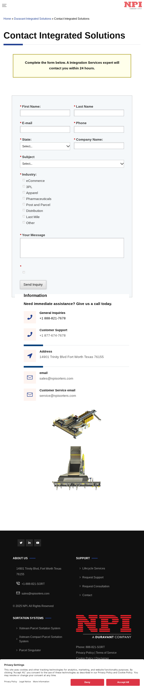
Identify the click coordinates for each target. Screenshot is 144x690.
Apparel (32, 193)
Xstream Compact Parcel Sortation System (40, 639)
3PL (29, 187)
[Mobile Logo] (133, 5)
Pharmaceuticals (38, 199)
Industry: (28, 174)
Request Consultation (95, 586)
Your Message (32, 235)
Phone (80, 123)
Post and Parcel (38, 205)
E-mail (26, 123)
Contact (87, 595)
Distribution (34, 211)
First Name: (30, 106)
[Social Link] (21, 542)
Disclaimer (102, 658)
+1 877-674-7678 (53, 335)
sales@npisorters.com (56, 378)
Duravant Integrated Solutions (32, 18)
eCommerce (35, 181)
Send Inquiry (33, 284)
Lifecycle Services (93, 568)
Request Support (92, 577)
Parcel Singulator (30, 650)
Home (7, 18)
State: (25, 139)
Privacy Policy (85, 652)
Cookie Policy (84, 658)
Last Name (83, 106)
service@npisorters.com (58, 395)
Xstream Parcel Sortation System (39, 628)
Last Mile (33, 217)
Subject (27, 157)
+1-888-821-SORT (33, 583)
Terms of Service (106, 652)
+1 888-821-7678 (53, 318)
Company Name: (88, 139)
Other (30, 223)
